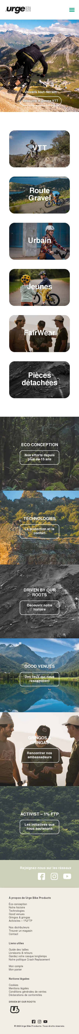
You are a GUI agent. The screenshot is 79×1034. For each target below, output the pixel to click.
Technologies (17, 911)
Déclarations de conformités (25, 995)
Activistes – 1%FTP (20, 921)
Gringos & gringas (19, 918)
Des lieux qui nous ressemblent (39, 679)
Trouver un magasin (20, 931)
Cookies (13, 985)
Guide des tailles (19, 950)
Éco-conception (18, 904)
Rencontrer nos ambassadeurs (39, 755)
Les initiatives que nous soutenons (40, 827)
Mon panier (15, 970)
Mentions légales (19, 988)
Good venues (17, 914)
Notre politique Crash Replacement (29, 960)
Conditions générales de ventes (27, 992)
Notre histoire (17, 908)
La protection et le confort (39, 531)
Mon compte (16, 966)
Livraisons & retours (21, 953)
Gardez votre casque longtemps (28, 956)
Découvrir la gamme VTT (40, 101)
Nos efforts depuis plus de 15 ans (40, 457)
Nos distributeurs (19, 927)
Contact (13, 934)
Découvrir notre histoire (39, 607)
